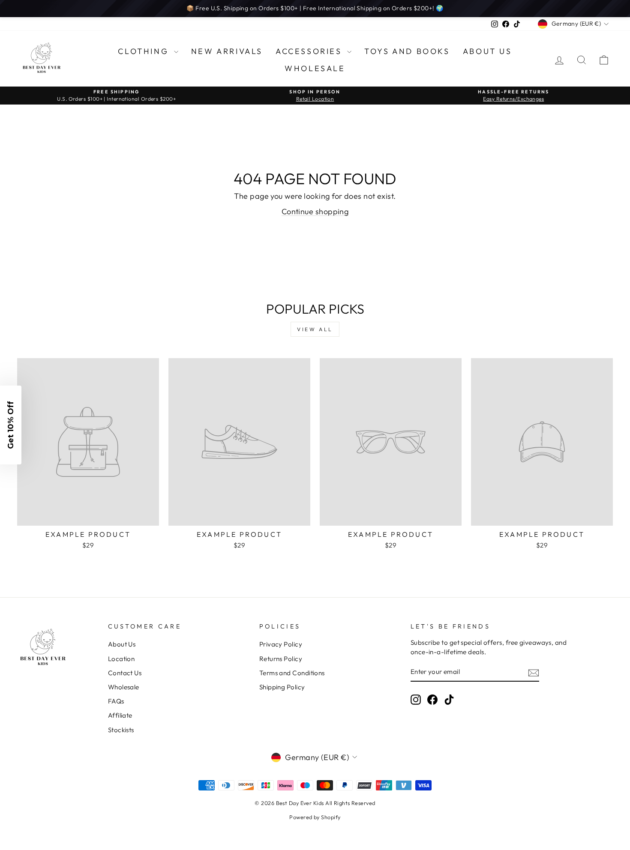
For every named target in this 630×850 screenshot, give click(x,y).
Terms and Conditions (292, 673)
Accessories (310, 51)
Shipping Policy (282, 687)
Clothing (144, 51)
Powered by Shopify (314, 817)
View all (315, 329)
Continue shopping (315, 211)
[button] (10, 425)
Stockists (121, 730)
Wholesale (315, 68)
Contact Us (125, 673)
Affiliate (120, 715)
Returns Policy (280, 659)
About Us (487, 51)
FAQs (116, 701)
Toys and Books (407, 51)
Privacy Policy (280, 644)
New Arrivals (227, 51)
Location (121, 659)
